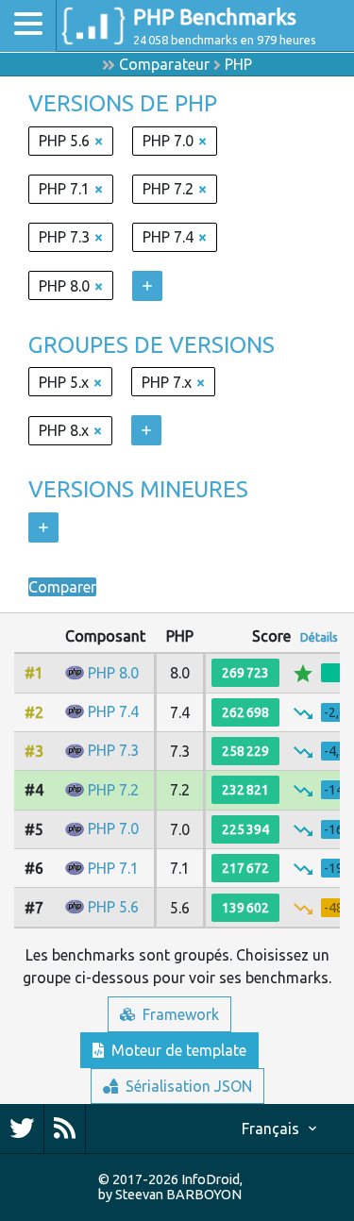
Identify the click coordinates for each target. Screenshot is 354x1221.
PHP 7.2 (113, 789)
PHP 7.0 (113, 828)
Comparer (62, 586)
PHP (238, 64)
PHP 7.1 (113, 868)
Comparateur (164, 64)
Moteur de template (177, 1050)
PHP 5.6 (113, 906)
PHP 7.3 (113, 750)
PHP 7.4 (113, 711)
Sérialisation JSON (187, 1086)
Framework (179, 1014)
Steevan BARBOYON (178, 1194)
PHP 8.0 (113, 672)
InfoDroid (210, 1179)
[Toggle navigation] (28, 26)
